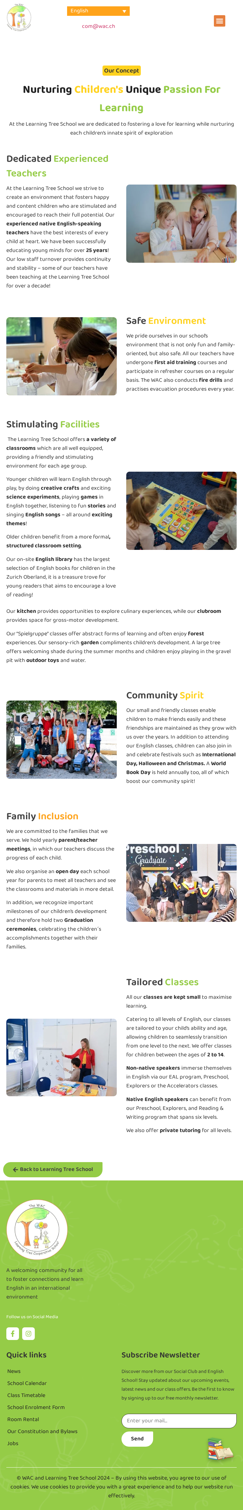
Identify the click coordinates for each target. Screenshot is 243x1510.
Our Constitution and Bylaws (42, 1431)
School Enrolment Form (36, 1407)
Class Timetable (26, 1395)
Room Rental (23, 1419)
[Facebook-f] (12, 1333)
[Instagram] (28, 1333)
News (14, 1371)
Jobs (12, 1443)
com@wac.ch (98, 26)
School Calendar (27, 1383)
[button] (219, 21)
